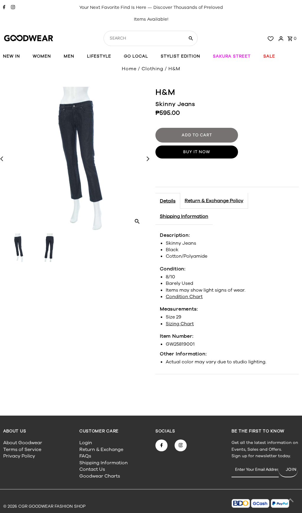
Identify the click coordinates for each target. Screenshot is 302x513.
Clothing (152, 69)
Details (167, 201)
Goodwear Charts (99, 476)
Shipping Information (184, 216)
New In (11, 56)
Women (42, 56)
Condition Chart (184, 296)
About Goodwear (22, 443)
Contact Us (92, 469)
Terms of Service (22, 449)
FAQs (85, 456)
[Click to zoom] (137, 221)
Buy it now (196, 151)
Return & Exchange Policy (214, 200)
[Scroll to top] (290, 501)
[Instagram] (12, 8)
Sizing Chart (180, 324)
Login (85, 443)
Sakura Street (232, 56)
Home (129, 69)
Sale (269, 56)
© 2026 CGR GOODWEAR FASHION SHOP (44, 506)
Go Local (136, 56)
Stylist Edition (180, 56)
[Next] (147, 158)
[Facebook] (3, 8)
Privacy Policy (19, 456)
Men (69, 56)
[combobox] (143, 38)
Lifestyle (99, 56)
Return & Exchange (101, 449)
